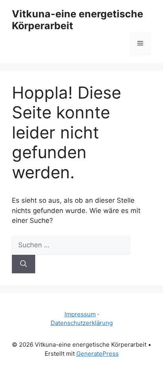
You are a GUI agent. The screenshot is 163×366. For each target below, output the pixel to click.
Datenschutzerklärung (82, 323)
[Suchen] (23, 264)
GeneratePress (97, 353)
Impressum (80, 314)
